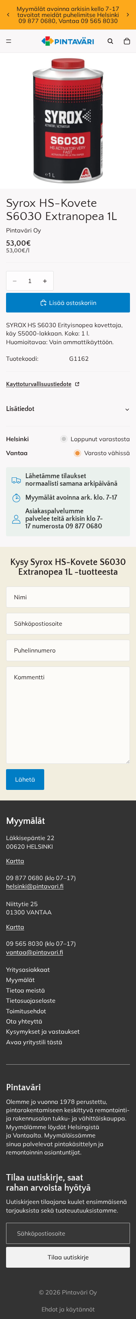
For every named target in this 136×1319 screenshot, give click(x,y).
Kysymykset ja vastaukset (43, 1031)
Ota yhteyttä (24, 1021)
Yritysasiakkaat (28, 969)
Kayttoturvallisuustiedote (38, 384)
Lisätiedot (20, 409)
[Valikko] (8, 41)
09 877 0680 (83, 526)
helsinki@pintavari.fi (34, 886)
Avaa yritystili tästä (34, 1042)
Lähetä (25, 779)
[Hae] (110, 41)
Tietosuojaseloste (31, 1000)
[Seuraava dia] (127, 14)
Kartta (15, 861)
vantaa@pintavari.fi (34, 952)
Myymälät (20, 979)
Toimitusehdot (26, 1011)
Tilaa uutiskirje (68, 1257)
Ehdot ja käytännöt (68, 1309)
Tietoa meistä (25, 990)
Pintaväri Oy (79, 1292)
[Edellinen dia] (8, 14)
